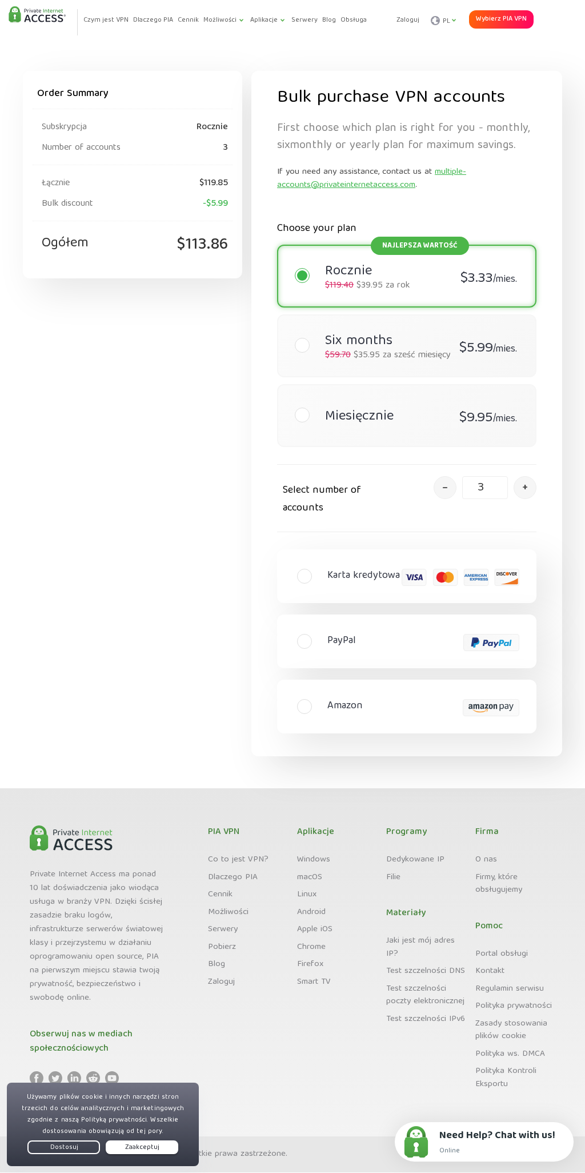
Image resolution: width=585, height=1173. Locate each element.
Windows (313, 859)
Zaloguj (407, 20)
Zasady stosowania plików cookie (511, 1030)
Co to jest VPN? (238, 859)
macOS (309, 877)
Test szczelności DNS (425, 971)
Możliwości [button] (220, 20)
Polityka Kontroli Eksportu (505, 1078)
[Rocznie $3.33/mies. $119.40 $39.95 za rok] (401, 253)
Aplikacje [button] (264, 20)
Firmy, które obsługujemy (498, 884)
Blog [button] (329, 20)
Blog (216, 964)
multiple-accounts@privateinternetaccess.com (371, 179)
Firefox (310, 964)
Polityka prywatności (513, 1006)
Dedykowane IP (415, 859)
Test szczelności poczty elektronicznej (425, 996)
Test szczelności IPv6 (425, 1019)
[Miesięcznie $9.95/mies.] (401, 393)
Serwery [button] (304, 20)
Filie (393, 877)
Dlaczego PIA (233, 877)
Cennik (220, 894)
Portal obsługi (501, 954)
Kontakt (489, 971)
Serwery (223, 929)
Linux (306, 894)
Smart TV (314, 982)
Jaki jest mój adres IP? (420, 947)
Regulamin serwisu (509, 989)
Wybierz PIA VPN (501, 19)
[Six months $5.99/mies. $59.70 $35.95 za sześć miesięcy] (401, 323)
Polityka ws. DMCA (510, 1054)
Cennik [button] (188, 20)
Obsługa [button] (353, 20)
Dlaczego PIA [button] (153, 20)
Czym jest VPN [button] (106, 20)
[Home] (37, 15)
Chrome (311, 947)
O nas (486, 859)
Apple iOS (314, 929)
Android (311, 912)
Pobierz (222, 947)
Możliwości (228, 912)
